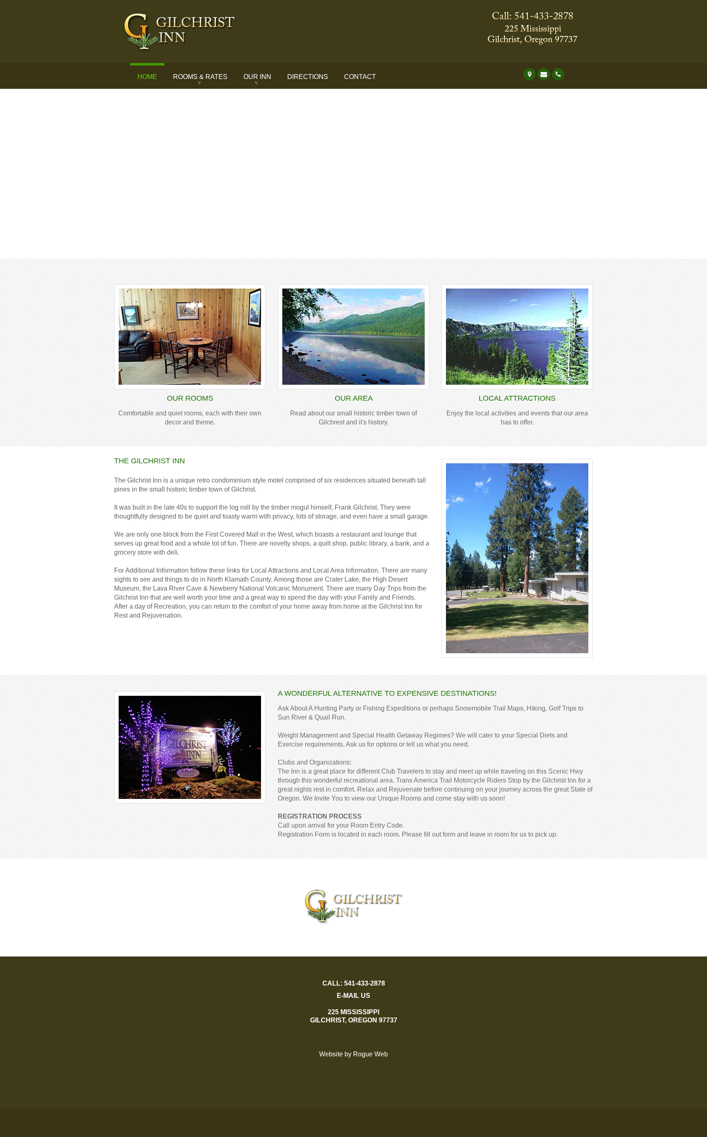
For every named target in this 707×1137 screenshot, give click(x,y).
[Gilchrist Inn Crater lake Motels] (190, 10)
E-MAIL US (353, 995)
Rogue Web (370, 1054)
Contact (360, 76)
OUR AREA (354, 398)
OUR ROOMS (190, 398)
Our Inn (257, 76)
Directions (307, 76)
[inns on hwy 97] (539, 10)
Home (147, 76)
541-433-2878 (364, 983)
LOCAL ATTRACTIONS (517, 398)
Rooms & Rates (200, 76)
